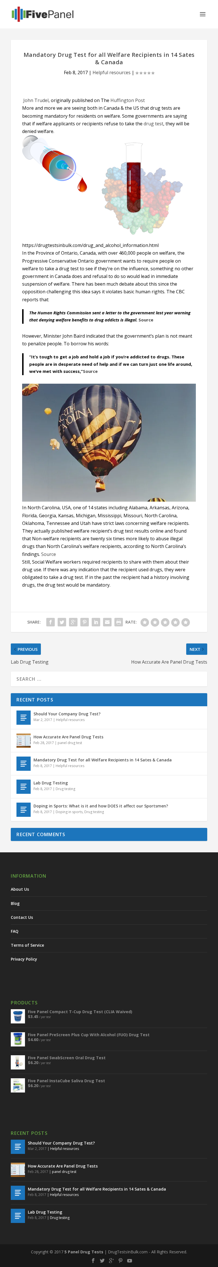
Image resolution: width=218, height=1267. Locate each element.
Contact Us (22, 917)
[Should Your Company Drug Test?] (23, 718)
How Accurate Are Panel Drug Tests (68, 737)
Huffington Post (127, 100)
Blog (15, 903)
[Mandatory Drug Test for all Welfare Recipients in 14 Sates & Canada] (23, 764)
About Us (20, 889)
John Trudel (36, 100)
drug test (153, 124)
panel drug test (70, 742)
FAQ (14, 931)
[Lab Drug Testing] (23, 787)
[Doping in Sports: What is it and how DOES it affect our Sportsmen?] (23, 810)
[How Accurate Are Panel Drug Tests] (23, 741)
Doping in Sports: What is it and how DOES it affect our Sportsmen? (100, 806)
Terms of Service (27, 945)
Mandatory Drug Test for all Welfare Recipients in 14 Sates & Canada (102, 760)
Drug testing (65, 788)
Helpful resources (112, 72)
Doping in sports (69, 811)
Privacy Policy (24, 959)
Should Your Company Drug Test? (66, 713)
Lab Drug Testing (50, 783)
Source (146, 320)
